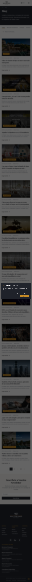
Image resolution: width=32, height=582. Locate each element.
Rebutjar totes (25, 293)
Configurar (17, 293)
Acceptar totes (24, 296)
